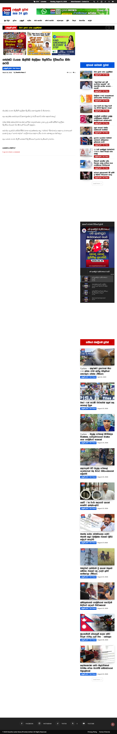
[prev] (107, 27)
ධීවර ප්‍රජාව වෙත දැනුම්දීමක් (103, 72)
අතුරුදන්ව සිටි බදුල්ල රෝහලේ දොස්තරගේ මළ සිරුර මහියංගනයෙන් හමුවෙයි (97, 471)
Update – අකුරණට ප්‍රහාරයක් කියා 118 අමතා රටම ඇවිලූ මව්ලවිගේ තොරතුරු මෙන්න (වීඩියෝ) (95, 371)
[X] (109, 1)
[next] (111, 27)
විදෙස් (74, 20)
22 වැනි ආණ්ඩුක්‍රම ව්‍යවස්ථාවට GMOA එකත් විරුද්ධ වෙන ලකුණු (104, 152)
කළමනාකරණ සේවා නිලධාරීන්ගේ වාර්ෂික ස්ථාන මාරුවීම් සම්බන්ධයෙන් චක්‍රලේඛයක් (96, 668)
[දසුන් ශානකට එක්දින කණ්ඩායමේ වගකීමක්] (86, 131)
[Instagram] (101, 1)
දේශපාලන (60, 20)
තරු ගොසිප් (38, 20)
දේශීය (29, 20)
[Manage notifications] (113, 724)
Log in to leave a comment (11, 152)
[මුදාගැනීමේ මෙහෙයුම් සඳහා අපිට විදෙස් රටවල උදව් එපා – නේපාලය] (97, 622)
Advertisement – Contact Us (80, 2)
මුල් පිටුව (7, 20)
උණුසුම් (22, 20)
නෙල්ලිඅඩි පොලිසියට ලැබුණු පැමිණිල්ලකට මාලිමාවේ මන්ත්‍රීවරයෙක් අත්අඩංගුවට (103, 118)
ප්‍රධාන (14, 20)
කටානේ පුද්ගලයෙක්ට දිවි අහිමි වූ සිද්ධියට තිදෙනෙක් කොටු (104, 174)
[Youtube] (112, 1)
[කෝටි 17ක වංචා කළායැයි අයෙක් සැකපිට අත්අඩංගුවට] (97, 491)
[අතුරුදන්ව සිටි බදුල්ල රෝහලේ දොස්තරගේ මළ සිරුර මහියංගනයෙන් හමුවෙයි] (97, 456)
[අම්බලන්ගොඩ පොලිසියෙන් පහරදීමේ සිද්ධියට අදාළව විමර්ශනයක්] (97, 591)
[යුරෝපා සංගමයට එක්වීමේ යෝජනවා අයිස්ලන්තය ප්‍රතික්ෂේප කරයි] (86, 141)
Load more (96, 183)
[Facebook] (97, 1)
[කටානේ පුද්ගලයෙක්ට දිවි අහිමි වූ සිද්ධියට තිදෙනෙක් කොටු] (86, 175)
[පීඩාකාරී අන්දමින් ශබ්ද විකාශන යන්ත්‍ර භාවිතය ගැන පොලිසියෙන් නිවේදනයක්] (86, 164)
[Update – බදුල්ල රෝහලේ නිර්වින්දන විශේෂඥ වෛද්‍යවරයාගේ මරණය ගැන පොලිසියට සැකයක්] (97, 422)
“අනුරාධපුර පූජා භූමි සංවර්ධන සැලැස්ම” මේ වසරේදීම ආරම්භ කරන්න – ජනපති (51, 28)
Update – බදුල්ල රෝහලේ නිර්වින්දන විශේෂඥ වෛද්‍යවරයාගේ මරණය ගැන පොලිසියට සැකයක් (96, 437)
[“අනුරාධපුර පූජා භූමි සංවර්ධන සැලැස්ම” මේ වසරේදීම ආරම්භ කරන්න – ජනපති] (86, 85)
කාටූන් (90, 20)
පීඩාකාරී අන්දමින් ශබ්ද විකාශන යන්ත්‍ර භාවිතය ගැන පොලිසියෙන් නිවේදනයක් (103, 163)
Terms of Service (104, 732)
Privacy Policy (92, 732)
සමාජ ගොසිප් (49, 20)
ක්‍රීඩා (67, 20)
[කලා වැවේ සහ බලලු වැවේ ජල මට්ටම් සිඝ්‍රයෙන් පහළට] (86, 109)
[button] (94, 1)
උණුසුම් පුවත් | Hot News (11, 68)
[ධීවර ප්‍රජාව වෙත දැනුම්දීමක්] (86, 75)
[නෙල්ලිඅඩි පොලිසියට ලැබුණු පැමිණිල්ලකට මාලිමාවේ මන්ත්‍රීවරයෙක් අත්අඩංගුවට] (86, 119)
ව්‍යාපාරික (82, 20)
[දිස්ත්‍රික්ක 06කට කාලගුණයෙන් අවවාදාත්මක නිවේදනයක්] (86, 99)
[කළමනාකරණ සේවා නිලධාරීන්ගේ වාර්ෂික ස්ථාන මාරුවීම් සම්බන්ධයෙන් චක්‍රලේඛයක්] (97, 654)
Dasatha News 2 (21, 72)
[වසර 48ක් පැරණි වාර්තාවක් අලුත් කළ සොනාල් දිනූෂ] (97, 391)
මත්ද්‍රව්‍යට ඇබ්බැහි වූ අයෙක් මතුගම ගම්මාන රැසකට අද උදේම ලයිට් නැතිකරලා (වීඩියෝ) (96, 571)
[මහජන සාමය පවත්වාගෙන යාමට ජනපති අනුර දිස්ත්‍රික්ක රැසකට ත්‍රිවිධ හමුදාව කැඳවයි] (97, 522)
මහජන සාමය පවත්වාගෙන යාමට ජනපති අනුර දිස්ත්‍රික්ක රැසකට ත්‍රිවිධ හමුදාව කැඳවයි (96, 537)
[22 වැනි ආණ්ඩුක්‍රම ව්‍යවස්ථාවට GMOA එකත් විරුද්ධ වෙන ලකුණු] (86, 152)
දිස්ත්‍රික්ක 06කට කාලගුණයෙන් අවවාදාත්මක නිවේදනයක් (104, 97)
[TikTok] (105, 1)
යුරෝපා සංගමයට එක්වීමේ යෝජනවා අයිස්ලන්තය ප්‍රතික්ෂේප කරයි (103, 140)
